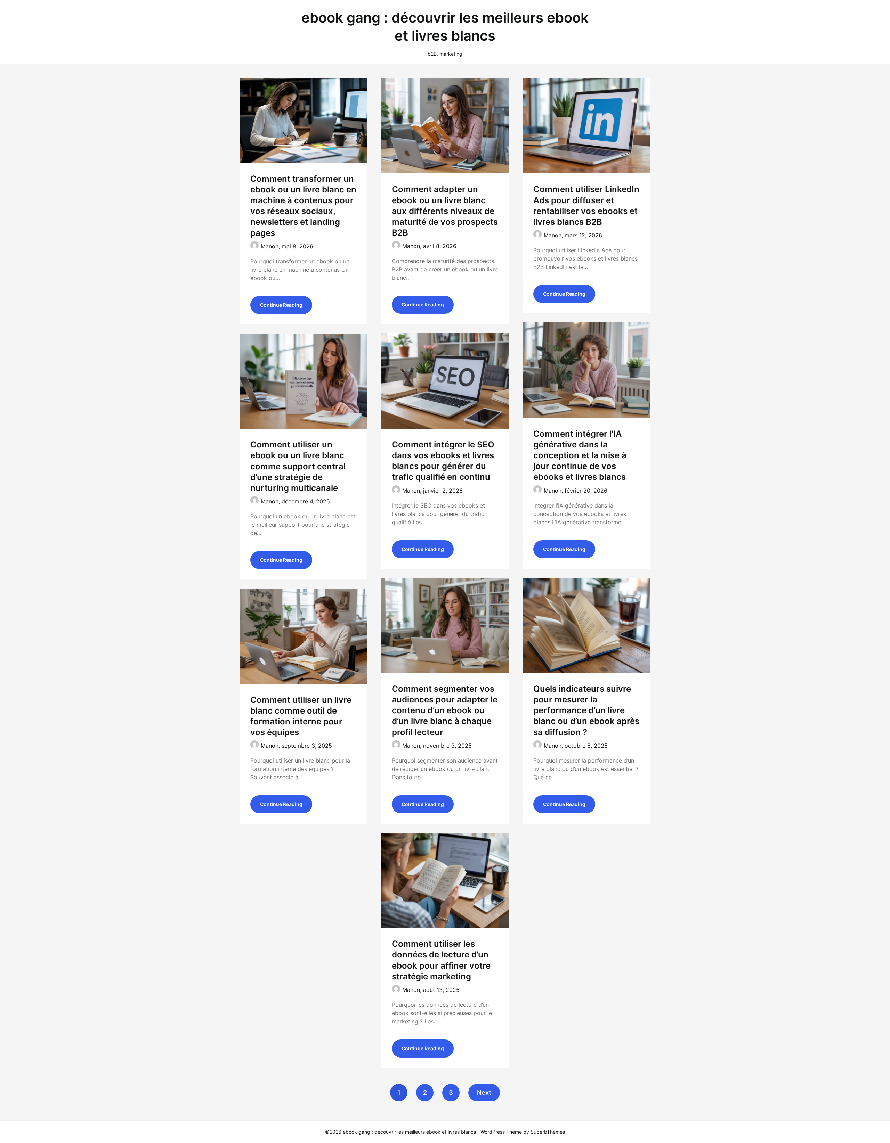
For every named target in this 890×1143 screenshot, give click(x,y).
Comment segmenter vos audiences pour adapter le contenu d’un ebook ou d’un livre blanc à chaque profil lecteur (444, 710)
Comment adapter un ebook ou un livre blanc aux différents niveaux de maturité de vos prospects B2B (445, 211)
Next (484, 1092)
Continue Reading (281, 305)
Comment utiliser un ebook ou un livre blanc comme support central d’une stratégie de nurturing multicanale (298, 466)
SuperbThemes (548, 1132)
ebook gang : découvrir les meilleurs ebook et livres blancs (445, 26)
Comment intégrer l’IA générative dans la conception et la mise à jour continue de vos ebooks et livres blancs (579, 455)
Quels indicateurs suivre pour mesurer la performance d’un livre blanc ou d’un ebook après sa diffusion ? (586, 710)
